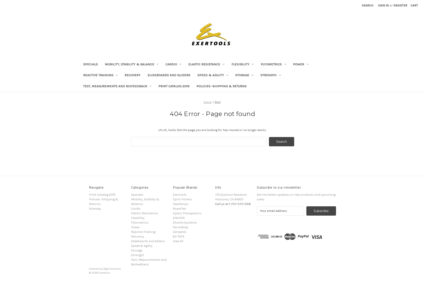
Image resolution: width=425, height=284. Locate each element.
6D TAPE (178, 236)
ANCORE (179, 218)
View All (178, 241)
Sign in (383, 5)
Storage (242, 75)
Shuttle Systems (185, 222)
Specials (90, 64)
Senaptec (180, 232)
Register (400, 5)
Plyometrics (271, 64)
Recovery (133, 75)
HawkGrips (180, 204)
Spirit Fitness (182, 199)
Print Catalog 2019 (173, 86)
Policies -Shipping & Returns (222, 86)
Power (298, 64)
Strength (269, 75)
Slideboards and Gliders (169, 75)
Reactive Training (98, 75)
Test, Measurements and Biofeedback (115, 86)
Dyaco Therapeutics (187, 213)
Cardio (171, 64)
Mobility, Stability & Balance (129, 64)
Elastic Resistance (204, 64)
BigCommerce (112, 268)
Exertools (180, 195)
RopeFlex (179, 209)
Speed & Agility (210, 75)
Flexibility (240, 64)
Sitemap (95, 209)
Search (367, 5)
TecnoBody (180, 227)
